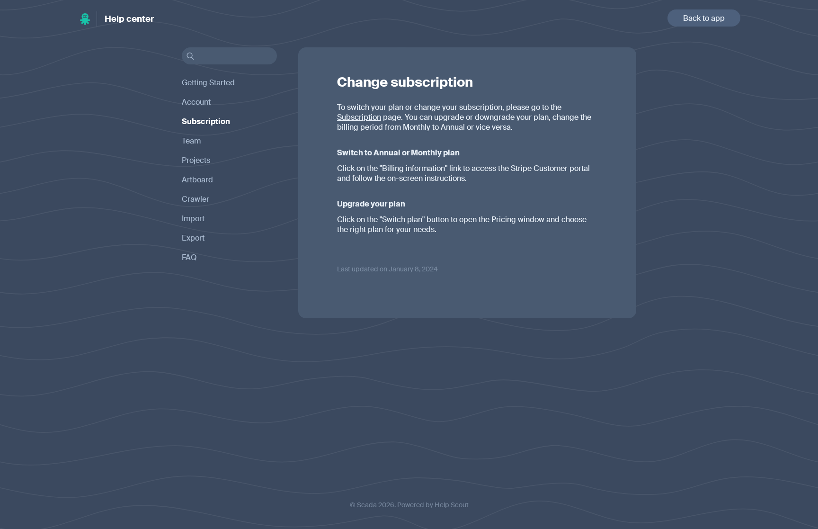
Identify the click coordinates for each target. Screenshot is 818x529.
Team (191, 141)
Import (193, 219)
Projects (196, 160)
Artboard (197, 180)
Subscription (359, 117)
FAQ (189, 257)
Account (196, 102)
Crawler (195, 199)
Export (193, 238)
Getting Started (208, 83)
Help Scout (452, 505)
